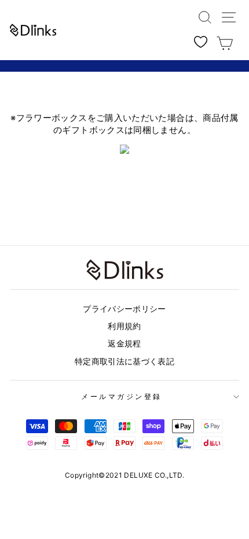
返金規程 (124, 343)
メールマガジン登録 (121, 397)
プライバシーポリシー (124, 308)
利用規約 (124, 326)
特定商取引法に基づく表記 (124, 361)
